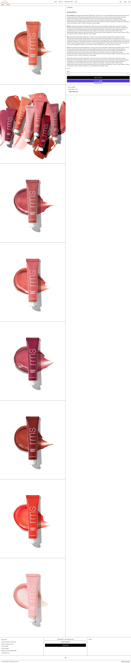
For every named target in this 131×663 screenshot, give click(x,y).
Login (120, 1)
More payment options (98, 83)
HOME (55, 1)
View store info (73, 91)
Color (68, 71)
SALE (76, 1)
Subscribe (65, 645)
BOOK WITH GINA (69, 1)
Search (125, 1)
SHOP (60, 1)
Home (2, 4)
